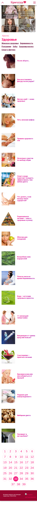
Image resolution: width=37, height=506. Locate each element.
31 (5, 478)
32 (10, 478)
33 (15, 478)
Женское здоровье (10, 43)
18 (32, 462)
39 (24, 484)
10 (21, 456)
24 (32, 467)
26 (10, 473)
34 (21, 478)
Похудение (6, 46)
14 (10, 462)
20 (10, 467)
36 (32, 478)
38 (18, 484)
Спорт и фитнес (8, 50)
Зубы (15, 46)
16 (21, 462)
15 (15, 462)
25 (5, 473)
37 (13, 484)
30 (32, 473)
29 (26, 473)
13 (5, 462)
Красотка (5, 36)
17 (26, 462)
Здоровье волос (26, 46)
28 (21, 473)
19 (5, 467)
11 (26, 456)
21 (15, 467)
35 (26, 478)
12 (32, 456)
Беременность (26, 43)
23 (26, 467)
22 (21, 467)
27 (15, 473)
